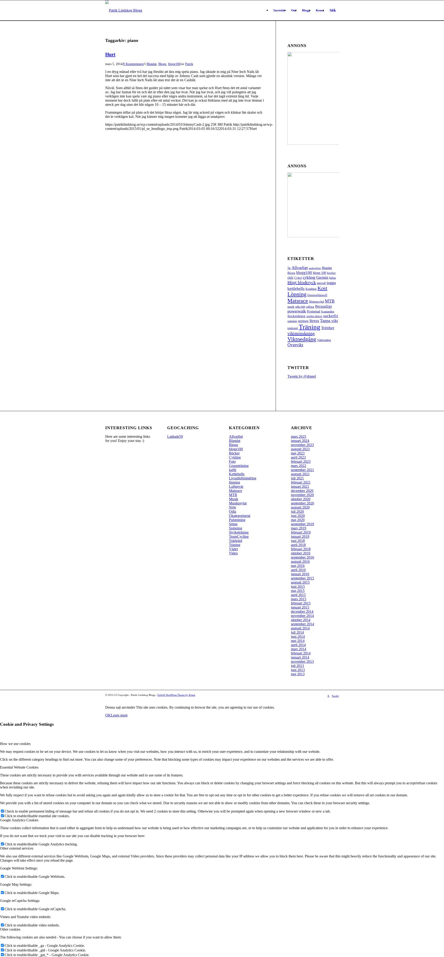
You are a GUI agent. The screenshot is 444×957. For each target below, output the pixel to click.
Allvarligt (300, 267)
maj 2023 (298, 453)
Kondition (311, 289)
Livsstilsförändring (242, 478)
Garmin (322, 277)
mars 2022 (298, 466)
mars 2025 (298, 436)
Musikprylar (238, 503)
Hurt (110, 54)
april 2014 (298, 645)
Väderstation (324, 340)
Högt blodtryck (301, 282)
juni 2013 (298, 670)
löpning (234, 482)
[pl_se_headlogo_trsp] (123, 10)
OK (108, 715)
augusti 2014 (300, 628)
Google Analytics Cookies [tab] (19, 820)
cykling (309, 277)
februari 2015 (301, 603)
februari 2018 (301, 549)
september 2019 (302, 524)
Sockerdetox (296, 316)
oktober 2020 (300, 499)
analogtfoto (315, 268)
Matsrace (297, 300)
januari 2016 (300, 574)
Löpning (296, 294)
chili (290, 277)
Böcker (234, 453)
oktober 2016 (300, 553)
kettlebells (296, 288)
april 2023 (298, 457)
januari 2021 (300, 486)
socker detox (314, 316)
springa (303, 321)
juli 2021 (297, 478)
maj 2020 (298, 520)
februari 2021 (301, 482)
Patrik (189, 64)
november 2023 (302, 445)
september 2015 (302, 578)
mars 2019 (298, 528)
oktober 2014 (300, 620)
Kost (322, 288)
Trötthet (327, 328)
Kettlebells (236, 474)
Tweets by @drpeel (301, 376)
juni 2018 (298, 541)
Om (293, 10)
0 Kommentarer (133, 64)
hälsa (332, 277)
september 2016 (302, 557)
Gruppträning (239, 466)
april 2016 (298, 570)
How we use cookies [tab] (15, 744)
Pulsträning (237, 520)
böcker (331, 273)
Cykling (235, 457)
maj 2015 (298, 591)
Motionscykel (316, 301)
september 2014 (302, 624)
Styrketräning (239, 532)
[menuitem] (333, 10)
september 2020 (302, 503)
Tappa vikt (329, 320)
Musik (233, 499)
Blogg (306, 10)
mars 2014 (298, 649)
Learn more (119, 715)
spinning (292, 321)
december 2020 (302, 491)
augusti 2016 (300, 561)
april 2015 (298, 595)
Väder (233, 549)
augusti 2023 (300, 449)
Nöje (232, 507)
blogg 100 (319, 273)
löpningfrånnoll (317, 295)
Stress (314, 321)
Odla (232, 511)
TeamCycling (239, 536)
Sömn (233, 524)
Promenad (313, 311)
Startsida (279, 10)
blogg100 (174, 64)
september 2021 (302, 470)
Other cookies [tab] (10, 929)
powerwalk (296, 311)
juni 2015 (298, 586)
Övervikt (295, 344)
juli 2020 (297, 511)
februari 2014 (301, 653)
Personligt (323, 306)
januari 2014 (300, 657)
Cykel (298, 277)
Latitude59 (175, 436)
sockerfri (330, 316)
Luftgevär (236, 486)
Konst (320, 10)
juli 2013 (297, 666)
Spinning (235, 528)
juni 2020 (298, 516)
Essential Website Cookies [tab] (19, 767)
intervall (321, 283)
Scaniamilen (327, 311)
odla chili (300, 306)
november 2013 (302, 661)
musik (290, 306)
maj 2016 (298, 566)
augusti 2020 (300, 507)
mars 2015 (298, 599)
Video (233, 553)
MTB (330, 301)
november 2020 (302, 495)
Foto (232, 461)
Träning (309, 327)
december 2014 (302, 611)
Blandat (152, 64)
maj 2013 (298, 674)
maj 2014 (298, 641)
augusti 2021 (300, 474)
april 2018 (298, 545)
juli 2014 (297, 632)
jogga (331, 282)
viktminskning (301, 333)
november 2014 (302, 616)
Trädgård (235, 541)
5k (289, 268)
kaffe (232, 470)
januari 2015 (300, 607)
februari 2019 (301, 532)
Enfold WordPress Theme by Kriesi (176, 695)
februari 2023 (301, 461)
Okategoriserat (239, 516)
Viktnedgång (301, 339)
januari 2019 (300, 536)
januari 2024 (300, 441)
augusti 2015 (300, 582)
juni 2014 (298, 636)
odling (310, 306)
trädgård (292, 328)
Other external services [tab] (16, 848)
